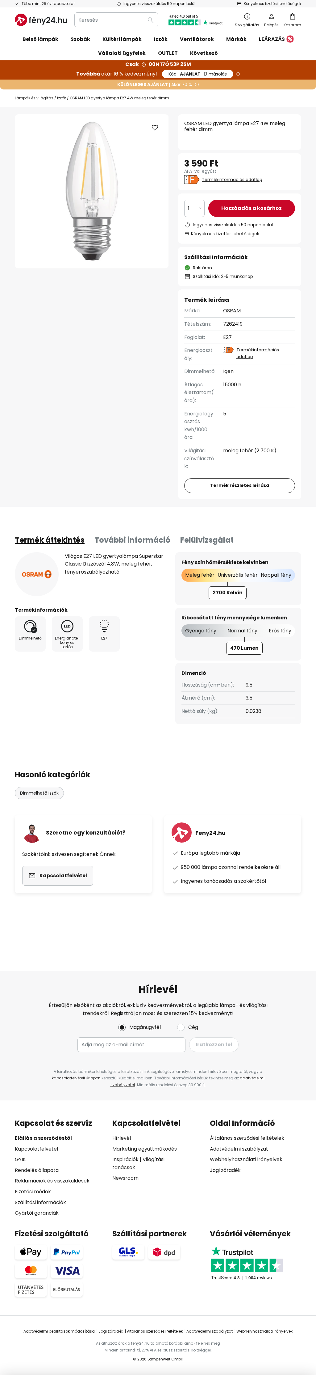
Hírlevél (121, 1138)
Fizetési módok (33, 1191)
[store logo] (41, 20)
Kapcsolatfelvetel (36, 1148)
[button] (155, 128)
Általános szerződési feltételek (247, 1138)
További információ (132, 540)
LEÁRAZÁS (272, 39)
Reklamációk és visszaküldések (52, 1180)
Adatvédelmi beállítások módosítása (59, 1331)
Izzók (61, 98)
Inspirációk (125, 1159)
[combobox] (116, 20)
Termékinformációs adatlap (232, 179)
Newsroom (125, 1178)
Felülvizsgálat (207, 540)
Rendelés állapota (37, 1170)
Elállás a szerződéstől (43, 1138)
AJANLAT (197, 74)
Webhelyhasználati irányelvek (246, 1159)
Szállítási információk (40, 1202)
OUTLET (168, 53)
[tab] (50, 540)
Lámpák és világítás (34, 98)
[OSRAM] (37, 574)
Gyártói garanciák (37, 1213)
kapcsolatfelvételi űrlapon (76, 1078)
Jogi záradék (225, 1170)
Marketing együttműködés (144, 1148)
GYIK (20, 1159)
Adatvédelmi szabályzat (239, 1148)
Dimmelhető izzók (39, 793)
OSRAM (232, 310)
